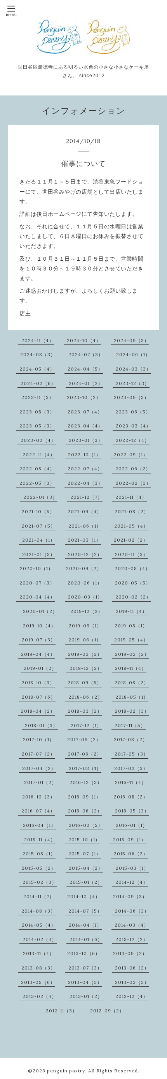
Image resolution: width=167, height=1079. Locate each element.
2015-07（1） (84, 853)
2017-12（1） (86, 725)
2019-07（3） (39, 640)
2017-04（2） (39, 768)
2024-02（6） (38, 383)
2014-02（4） (40, 939)
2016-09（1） (84, 797)
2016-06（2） (85, 811)
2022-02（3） (133, 483)
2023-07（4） (85, 412)
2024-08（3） (38, 354)
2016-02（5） (86, 825)
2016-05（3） (132, 811)
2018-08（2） (132, 682)
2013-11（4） (38, 953)
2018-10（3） (38, 682)
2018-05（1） (131, 697)
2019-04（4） (38, 654)
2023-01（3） (86, 440)
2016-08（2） (131, 797)
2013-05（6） (38, 982)
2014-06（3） (132, 911)
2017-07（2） (38, 754)
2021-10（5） (38, 511)
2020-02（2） (133, 597)
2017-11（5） (130, 725)
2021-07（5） (39, 526)
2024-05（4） (37, 369)
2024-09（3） (131, 340)
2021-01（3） (38, 554)
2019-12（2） (86, 611)
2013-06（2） (132, 968)
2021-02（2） (131, 540)
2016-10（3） (38, 797)
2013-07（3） (85, 968)
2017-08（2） (131, 739)
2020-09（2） (84, 568)
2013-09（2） (130, 953)
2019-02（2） (132, 654)
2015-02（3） (40, 882)
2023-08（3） (37, 412)
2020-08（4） (132, 568)
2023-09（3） (131, 397)
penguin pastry (66, 1071)
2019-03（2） (85, 654)
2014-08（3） (38, 911)
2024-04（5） (85, 369)
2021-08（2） (132, 511)
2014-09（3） (130, 896)
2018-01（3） (41, 725)
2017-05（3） (131, 754)
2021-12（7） (86, 497)
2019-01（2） (40, 668)
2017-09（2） (84, 739)
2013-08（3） (38, 968)
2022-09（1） (131, 454)
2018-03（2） (85, 711)
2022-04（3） (85, 483)
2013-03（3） (132, 982)
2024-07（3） (85, 354)
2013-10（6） (83, 953)
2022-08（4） (37, 469)
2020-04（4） (37, 597)
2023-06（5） (133, 412)
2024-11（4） (37, 340)
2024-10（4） (84, 340)
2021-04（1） (38, 540)
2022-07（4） (85, 469)
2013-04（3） (85, 982)
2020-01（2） (40, 611)
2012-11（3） (61, 1011)
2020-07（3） (37, 583)
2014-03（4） (132, 925)
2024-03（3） (133, 369)
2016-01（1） (132, 825)
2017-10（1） (38, 739)
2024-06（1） (133, 354)
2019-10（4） (39, 626)
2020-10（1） (36, 568)
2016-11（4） (130, 782)
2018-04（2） (38, 711)
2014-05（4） (39, 925)
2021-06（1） (84, 526)
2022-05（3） (37, 483)
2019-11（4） (131, 611)
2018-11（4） (130, 668)
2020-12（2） (85, 554)
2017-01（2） (40, 782)
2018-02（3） (132, 711)
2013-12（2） (131, 939)
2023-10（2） (84, 397)
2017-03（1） (85, 768)
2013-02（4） (40, 996)
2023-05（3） (37, 426)
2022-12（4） (133, 440)
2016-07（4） (38, 811)
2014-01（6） (86, 939)
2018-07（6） (39, 697)
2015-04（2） (86, 868)
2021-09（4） (85, 511)
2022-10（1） (84, 454)
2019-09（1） (85, 626)
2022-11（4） (39, 454)
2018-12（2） (86, 668)
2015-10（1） (84, 839)
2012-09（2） (107, 1011)
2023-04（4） (85, 426)
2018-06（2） (85, 697)
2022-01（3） (40, 497)
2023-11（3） (37, 397)
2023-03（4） (133, 426)
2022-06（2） (133, 469)
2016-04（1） (39, 825)
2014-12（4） (131, 882)
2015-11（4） (40, 839)
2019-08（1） (131, 626)
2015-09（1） (129, 839)
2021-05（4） (131, 526)
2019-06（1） (84, 640)
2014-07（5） (85, 911)
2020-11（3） (131, 554)
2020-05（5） (133, 583)
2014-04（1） (85, 925)
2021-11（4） (131, 497)
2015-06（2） (131, 853)
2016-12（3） (86, 782)
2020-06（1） (85, 583)
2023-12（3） (133, 383)
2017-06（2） (85, 754)
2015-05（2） (39, 868)
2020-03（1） (85, 597)
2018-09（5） (85, 682)
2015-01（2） (86, 882)
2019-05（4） (131, 640)
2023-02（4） (38, 440)
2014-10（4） (83, 896)
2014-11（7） (38, 896)
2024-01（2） (86, 383)
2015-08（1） (39, 853)
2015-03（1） (132, 868)
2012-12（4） (131, 996)
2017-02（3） (131, 768)
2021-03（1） (84, 540)
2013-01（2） (86, 996)
